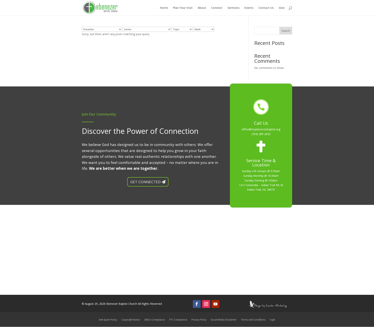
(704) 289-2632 (261, 134)
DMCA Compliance (154, 319)
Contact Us (266, 8)
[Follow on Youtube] (215, 304)
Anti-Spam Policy (108, 319)
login (272, 319)
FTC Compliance (178, 319)
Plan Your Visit (183, 8)
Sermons (233, 8)
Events (248, 8)
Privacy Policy (198, 319)
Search (285, 31)
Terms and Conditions (253, 319)
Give (281, 8)
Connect (216, 8)
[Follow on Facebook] (197, 304)
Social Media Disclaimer (224, 319)
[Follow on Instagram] (206, 304)
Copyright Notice (130, 319)
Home (164, 8)
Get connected (145, 181)
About (202, 8)
